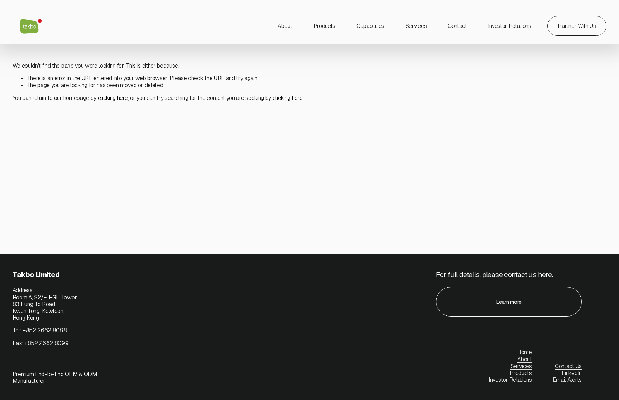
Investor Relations (510, 379)
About (285, 26)
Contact (457, 26)
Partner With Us (577, 26)
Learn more (509, 302)
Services (416, 26)
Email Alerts (567, 379)
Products (324, 26)
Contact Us (568, 366)
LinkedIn (571, 373)
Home (524, 352)
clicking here (113, 98)
